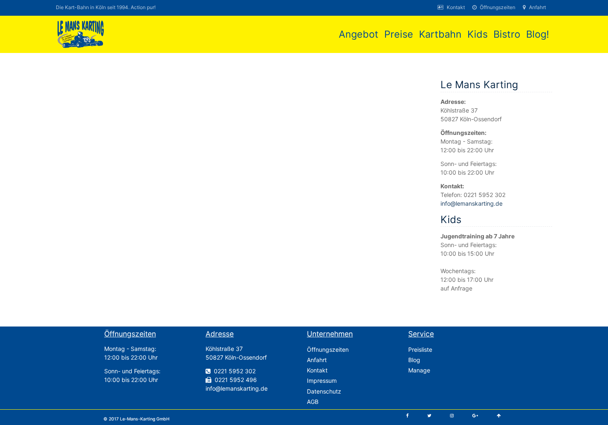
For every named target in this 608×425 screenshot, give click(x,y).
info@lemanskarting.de (471, 203)
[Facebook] (407, 415)
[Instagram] (451, 415)
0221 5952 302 (235, 371)
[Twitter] (429, 415)
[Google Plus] (475, 415)
